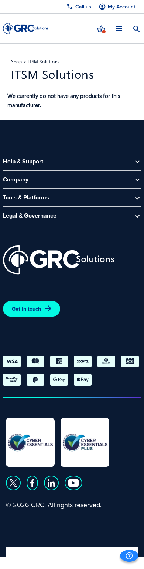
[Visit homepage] (25, 29)
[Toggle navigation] (118, 28)
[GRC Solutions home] (58, 260)
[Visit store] (101, 28)
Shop (16, 61)
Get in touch (26, 308)
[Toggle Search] (136, 28)
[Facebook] (32, 483)
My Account (121, 6)
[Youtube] (73, 483)
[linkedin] (51, 483)
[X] (13, 483)
